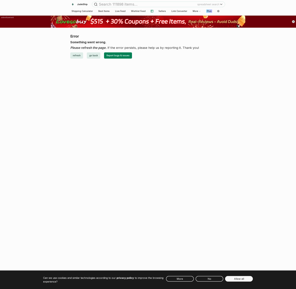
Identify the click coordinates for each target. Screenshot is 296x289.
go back (93, 55)
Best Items (104, 11)
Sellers (162, 11)
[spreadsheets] (152, 11)
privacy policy (125, 277)
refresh (77, 55)
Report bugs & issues (118, 55)
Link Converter (179, 11)
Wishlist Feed (138, 11)
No (209, 278)
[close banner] (293, 21)
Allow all (239, 278)
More (195, 11)
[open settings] (218, 11)
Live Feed (120, 11)
